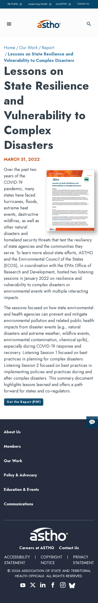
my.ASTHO (64, 4)
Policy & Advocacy (20, 475)
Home (9, 48)
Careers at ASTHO (36, 548)
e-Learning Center (39, 4)
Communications (18, 504)
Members (12, 446)
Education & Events (21, 489)
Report (48, 48)
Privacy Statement (83, 560)
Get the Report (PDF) (24, 402)
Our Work (28, 48)
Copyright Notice (51, 560)
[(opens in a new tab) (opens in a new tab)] (23, 585)
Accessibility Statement (17, 560)
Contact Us (83, 3)
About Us (12, 432)
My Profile (15, 4)
